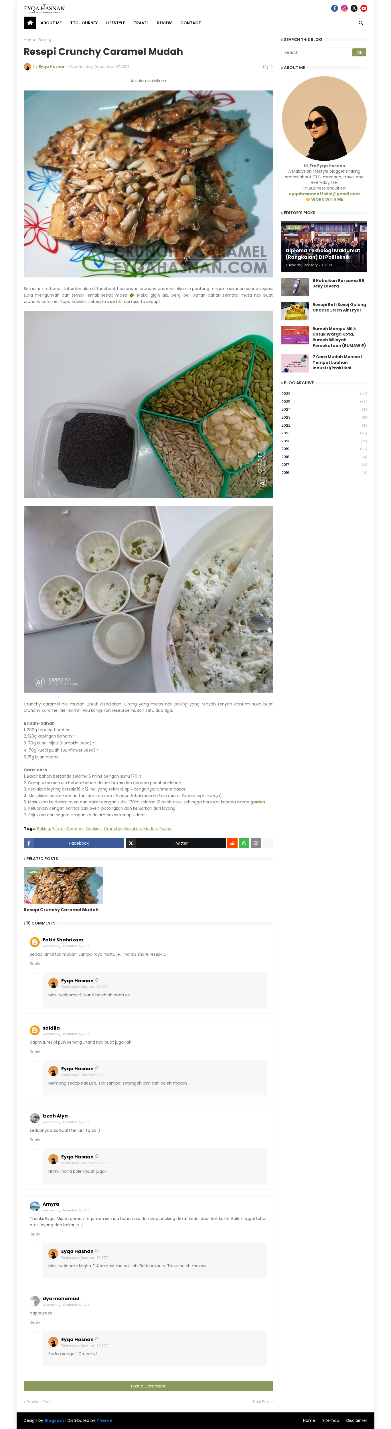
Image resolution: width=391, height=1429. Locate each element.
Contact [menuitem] (190, 23)
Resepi (165, 829)
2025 (324, 401)
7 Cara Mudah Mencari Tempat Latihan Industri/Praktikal (337, 362)
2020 (324, 441)
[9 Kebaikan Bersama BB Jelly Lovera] (295, 287)
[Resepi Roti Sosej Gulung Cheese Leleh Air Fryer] (295, 311)
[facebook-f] (334, 8)
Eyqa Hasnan (77, 980)
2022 (324, 425)
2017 (324, 464)
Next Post (261, 1402)
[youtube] (363, 8)
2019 (324, 449)
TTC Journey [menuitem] (84, 23)
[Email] (256, 843)
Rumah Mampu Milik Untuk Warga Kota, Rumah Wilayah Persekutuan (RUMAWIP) (339, 337)
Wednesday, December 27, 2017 (66, 946)
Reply (35, 963)
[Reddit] (232, 843)
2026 (324, 393)
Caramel (75, 829)
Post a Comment (148, 1386)
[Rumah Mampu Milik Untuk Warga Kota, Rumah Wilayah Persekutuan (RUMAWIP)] (295, 335)
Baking (45, 39)
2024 (324, 409)
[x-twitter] (354, 8)
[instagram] (344, 8)
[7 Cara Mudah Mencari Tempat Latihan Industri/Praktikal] (295, 363)
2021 (324, 433)
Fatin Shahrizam (63, 940)
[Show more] (267, 843)
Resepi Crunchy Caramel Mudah (61, 910)
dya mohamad (61, 1298)
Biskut (58, 829)
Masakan (132, 829)
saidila (51, 1028)
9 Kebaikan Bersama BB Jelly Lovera (338, 283)
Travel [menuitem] (141, 23)
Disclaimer (356, 1420)
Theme (104, 1420)
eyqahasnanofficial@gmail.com (324, 194)
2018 (324, 457)
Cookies (94, 829)
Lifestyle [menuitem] (115, 23)
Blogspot (54, 1420)
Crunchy (112, 829)
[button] (361, 23)
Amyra (51, 1204)
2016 (324, 472)
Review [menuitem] (164, 23)
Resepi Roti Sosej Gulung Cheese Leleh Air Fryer (339, 307)
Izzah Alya (55, 1116)
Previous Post (39, 1402)
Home (29, 39)
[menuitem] (30, 23)
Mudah (150, 829)
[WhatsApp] (244, 843)
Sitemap (330, 1420)
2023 (324, 417)
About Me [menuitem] (51, 23)
